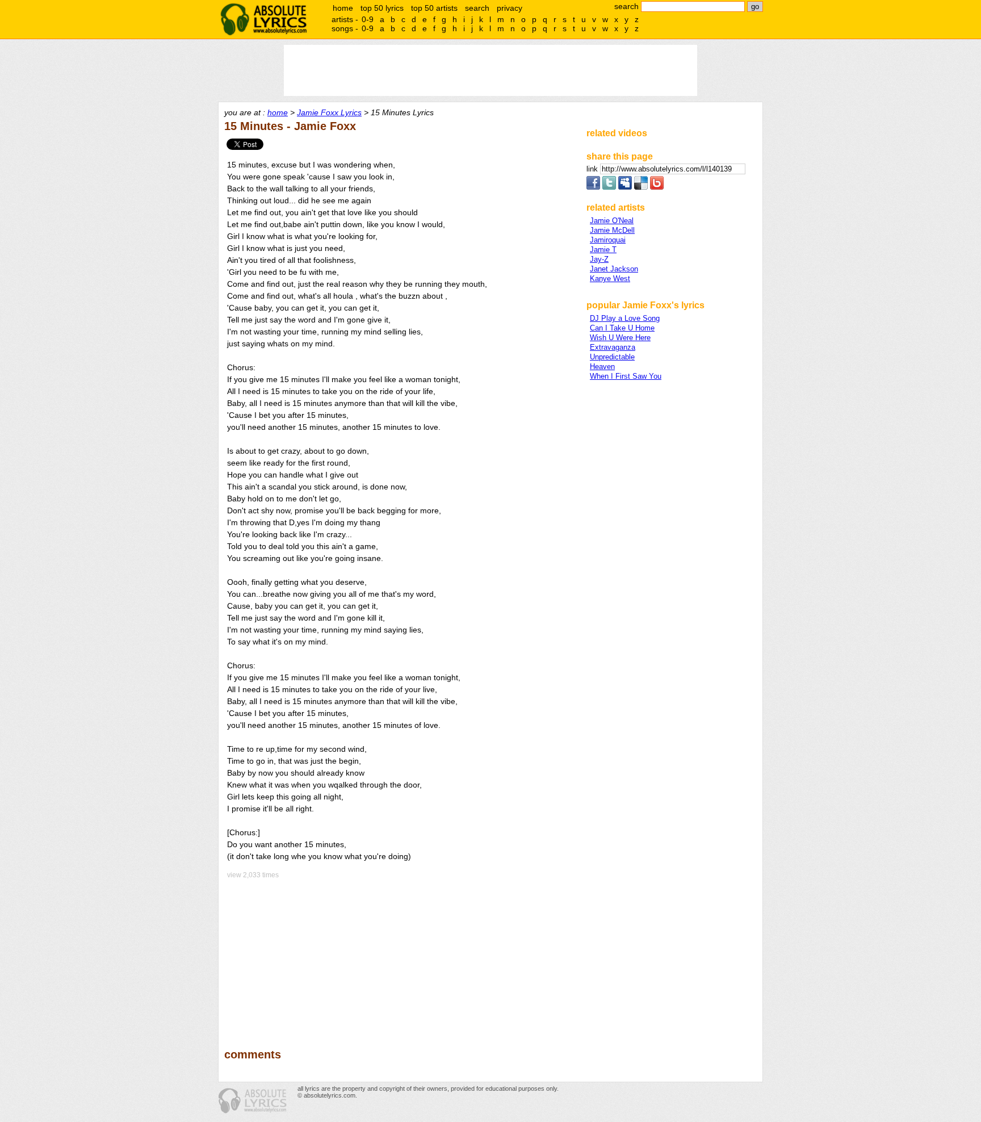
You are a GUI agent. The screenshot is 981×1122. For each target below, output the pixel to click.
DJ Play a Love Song (625, 318)
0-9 (368, 19)
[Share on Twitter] (609, 187)
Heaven (602, 366)
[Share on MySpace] (625, 187)
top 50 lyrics (382, 7)
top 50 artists (434, 7)
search (477, 7)
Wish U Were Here (620, 337)
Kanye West (610, 278)
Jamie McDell (612, 230)
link (593, 169)
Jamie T (603, 249)
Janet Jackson (614, 269)
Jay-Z (599, 259)
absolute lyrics (263, 19)
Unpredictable (612, 357)
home (343, 7)
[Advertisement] (400, 956)
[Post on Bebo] (657, 187)
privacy (509, 7)
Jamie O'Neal (612, 220)
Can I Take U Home (622, 328)
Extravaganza (612, 347)
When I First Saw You (625, 376)
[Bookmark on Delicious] (641, 187)
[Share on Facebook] (593, 187)
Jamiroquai (608, 240)
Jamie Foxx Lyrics (329, 112)
